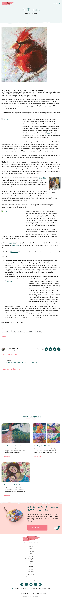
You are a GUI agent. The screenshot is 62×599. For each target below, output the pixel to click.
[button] (59, 3)
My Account (31, 572)
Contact (31, 569)
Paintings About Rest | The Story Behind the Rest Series (44, 447)
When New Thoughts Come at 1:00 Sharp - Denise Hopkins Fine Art (23, 362)
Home (26, 13)
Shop (31, 564)
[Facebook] (26, 584)
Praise (31, 554)
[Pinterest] (40, 584)
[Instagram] (21, 584)
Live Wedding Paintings (31, 559)
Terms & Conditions (31, 577)
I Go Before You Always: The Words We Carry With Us (15, 447)
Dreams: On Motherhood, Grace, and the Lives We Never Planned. (15, 486)
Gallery (31, 548)
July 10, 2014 (42, 178)
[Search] (54, 3)
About (31, 546)
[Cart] (56, 3)
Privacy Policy (31, 574)
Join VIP (31, 566)
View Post (7, 457)
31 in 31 (31, 556)
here (48, 133)
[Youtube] (31, 584)
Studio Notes (31, 551)
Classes (31, 561)
